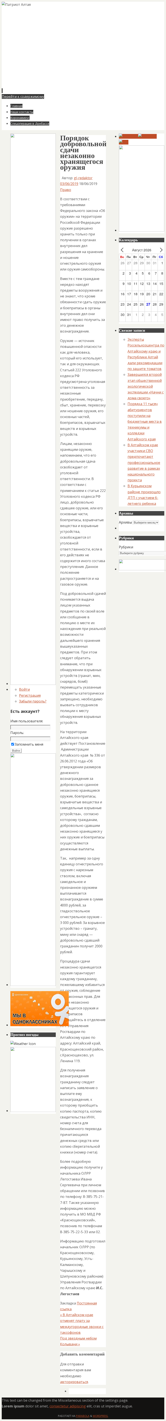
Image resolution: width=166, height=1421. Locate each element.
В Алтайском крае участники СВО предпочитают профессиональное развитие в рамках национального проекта (144, 462)
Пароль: (17, 732)
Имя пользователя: (26, 721)
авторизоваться (74, 1381)
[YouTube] (128, 136)
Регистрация (30, 695)
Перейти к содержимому (23, 96)
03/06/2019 (69, 183)
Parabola (82, 1416)
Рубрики (126, 547)
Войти (24, 689)
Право (65, 189)
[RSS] (123, 142)
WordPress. (100, 1416)
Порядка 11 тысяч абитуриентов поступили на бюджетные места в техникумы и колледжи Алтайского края (145, 421)
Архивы (125, 522)
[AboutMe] (147, 136)
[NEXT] (160, 250)
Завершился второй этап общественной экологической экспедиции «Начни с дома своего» (146, 386)
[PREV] (123, 250)
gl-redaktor (83, 178)
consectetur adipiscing (67, 1406)
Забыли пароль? (32, 701)
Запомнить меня (29, 744)
